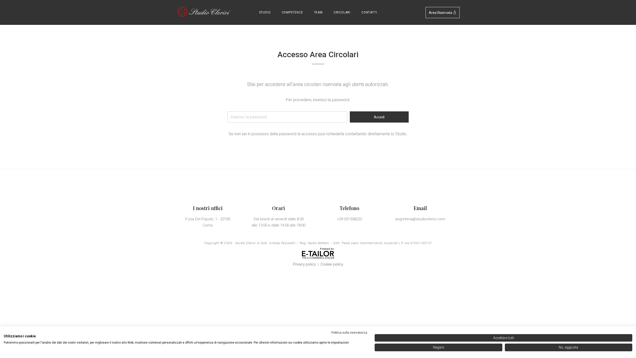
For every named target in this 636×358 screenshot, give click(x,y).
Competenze (292, 12)
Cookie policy (331, 264)
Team (318, 12)
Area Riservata (441, 13)
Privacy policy (304, 264)
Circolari (342, 12)
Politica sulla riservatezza (349, 332)
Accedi (379, 117)
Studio (265, 12)
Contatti (369, 12)
